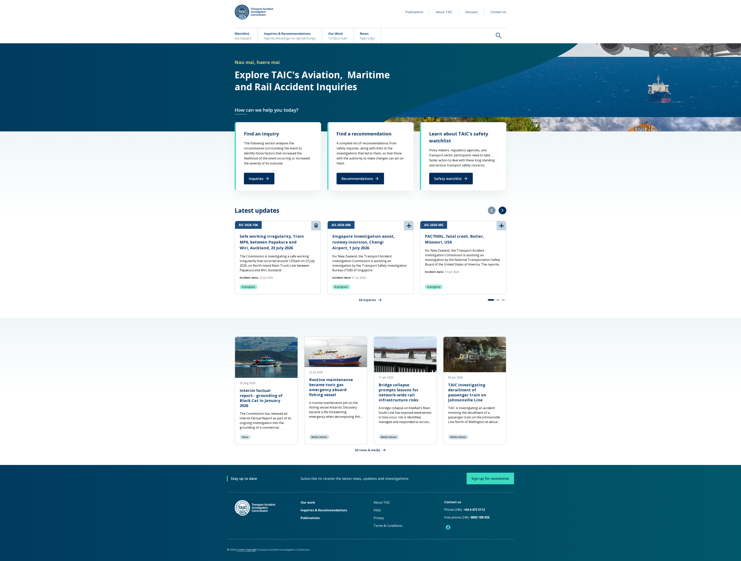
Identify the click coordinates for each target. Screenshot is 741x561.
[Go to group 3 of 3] (503, 300)
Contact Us (498, 12)
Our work (308, 502)
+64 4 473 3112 (474, 509)
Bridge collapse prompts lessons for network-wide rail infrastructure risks (399, 392)
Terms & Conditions (388, 526)
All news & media (370, 450)
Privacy (379, 518)
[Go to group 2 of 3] (497, 300)
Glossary (471, 12)
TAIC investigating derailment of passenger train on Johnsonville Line (467, 392)
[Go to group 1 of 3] (491, 300)
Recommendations (360, 178)
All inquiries (370, 299)
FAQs (377, 510)
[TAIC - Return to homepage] (262, 515)
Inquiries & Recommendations (324, 510)
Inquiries (259, 178)
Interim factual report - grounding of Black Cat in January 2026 (261, 398)
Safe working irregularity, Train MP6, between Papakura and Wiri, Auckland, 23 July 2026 (272, 242)
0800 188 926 (479, 517)
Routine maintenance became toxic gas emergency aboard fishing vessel (331, 387)
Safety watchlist (451, 178)
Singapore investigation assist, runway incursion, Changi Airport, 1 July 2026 (363, 242)
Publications (414, 12)
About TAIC (444, 12)
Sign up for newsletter (490, 478)
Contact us (452, 502)
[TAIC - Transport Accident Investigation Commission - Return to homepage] (254, 12)
